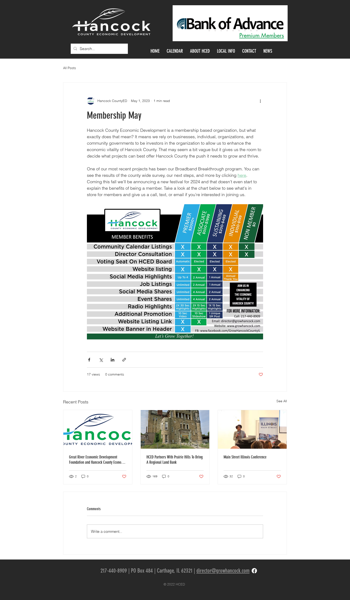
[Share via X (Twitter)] (101, 359)
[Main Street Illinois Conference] (252, 429)
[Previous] (184, 23)
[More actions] (260, 101)
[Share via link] (124, 359)
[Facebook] (254, 570)
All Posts (69, 68)
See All (281, 401)
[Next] (276, 23)
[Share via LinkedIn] (112, 359)
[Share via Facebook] (89, 359)
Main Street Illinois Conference (245, 457)
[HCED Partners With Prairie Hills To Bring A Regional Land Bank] (175, 429)
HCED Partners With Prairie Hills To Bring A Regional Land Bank (174, 459)
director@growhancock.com (223, 570)
